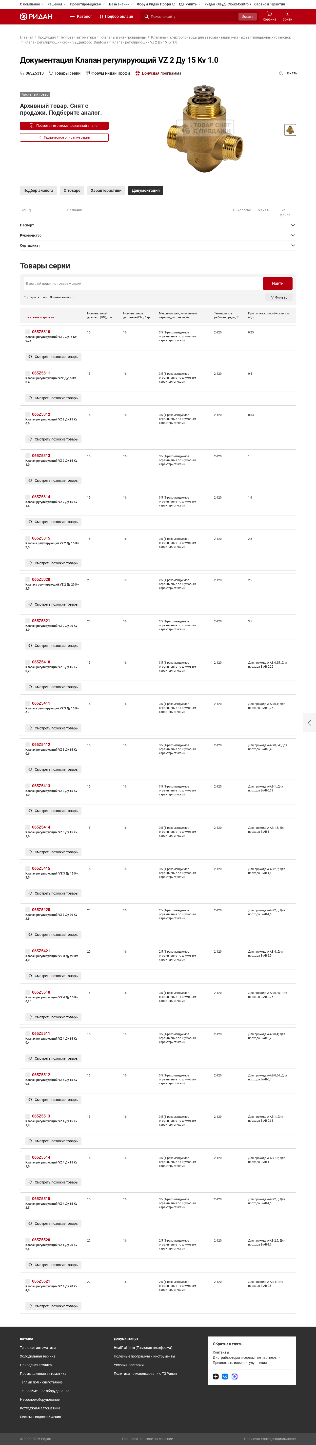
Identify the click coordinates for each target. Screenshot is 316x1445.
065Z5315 (41, 538)
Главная (26, 37)
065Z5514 (41, 1157)
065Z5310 (41, 331)
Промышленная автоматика (43, 1374)
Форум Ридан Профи (154, 4)
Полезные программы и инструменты (144, 1356)
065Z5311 (41, 373)
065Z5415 (41, 868)
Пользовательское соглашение (147, 1439)
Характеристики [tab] (106, 190)
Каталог (84, 16)
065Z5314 (41, 497)
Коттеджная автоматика (40, 1408)
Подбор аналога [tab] (38, 190)
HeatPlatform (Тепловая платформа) (143, 1348)
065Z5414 (41, 827)
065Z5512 (41, 1075)
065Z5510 (41, 992)
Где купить (188, 4)
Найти (277, 283)
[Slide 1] (290, 130)
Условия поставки (129, 1365)
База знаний (119, 4)
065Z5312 (41, 414)
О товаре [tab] (72, 190)
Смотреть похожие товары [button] (56, 357)
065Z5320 (41, 579)
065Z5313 (41, 455)
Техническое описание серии (67, 137)
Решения (55, 4)
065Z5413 (41, 786)
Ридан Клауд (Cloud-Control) (227, 4)
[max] (234, 1376)
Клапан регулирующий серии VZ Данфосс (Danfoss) (66, 42)
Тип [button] (23, 210)
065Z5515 (41, 1198)
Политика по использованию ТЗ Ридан (145, 1374)
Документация (126, 1339)
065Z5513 (41, 1116)
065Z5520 (41, 1240)
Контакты (221, 1352)
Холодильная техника (38, 1356)
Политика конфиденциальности (270, 1439)
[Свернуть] (158, 225)
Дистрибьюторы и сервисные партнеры (245, 1357)
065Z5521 (41, 1281)
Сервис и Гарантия (269, 4)
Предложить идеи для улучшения (240, 1363)
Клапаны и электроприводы (123, 37)
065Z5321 (41, 620)
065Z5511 (41, 1033)
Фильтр (281, 297)
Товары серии (67, 73)
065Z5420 (41, 909)
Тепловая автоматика (78, 37)
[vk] (225, 1376)
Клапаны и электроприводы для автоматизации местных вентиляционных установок (221, 37)
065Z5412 (41, 744)
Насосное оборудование (39, 1399)
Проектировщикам (86, 4)
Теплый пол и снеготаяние (41, 1382)
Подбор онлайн (119, 16)
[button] (309, 722)
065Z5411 (41, 703)
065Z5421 (41, 951)
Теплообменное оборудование (44, 1391)
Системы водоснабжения (40, 1417)
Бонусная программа (161, 73)
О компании (30, 4)
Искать (248, 17)
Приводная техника (36, 1365)
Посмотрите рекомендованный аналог (67, 126)
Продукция (47, 37)
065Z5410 (41, 662)
